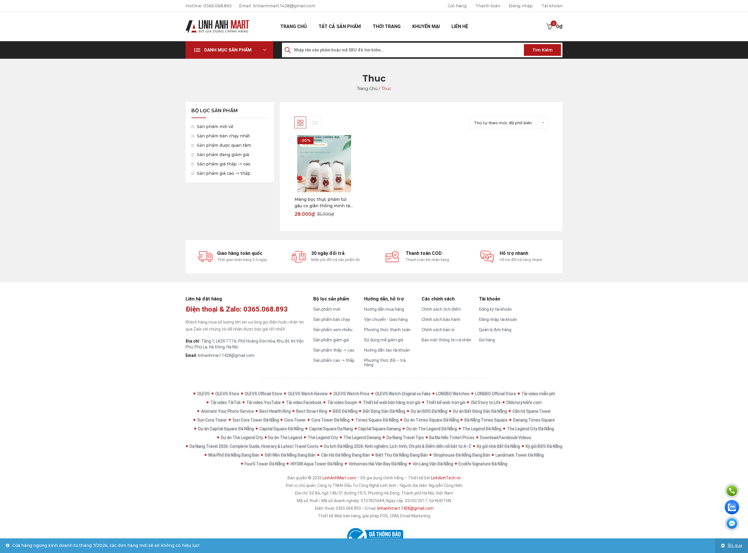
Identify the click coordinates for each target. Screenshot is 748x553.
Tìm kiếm (542, 50)
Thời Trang (387, 26)
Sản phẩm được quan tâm (224, 145)
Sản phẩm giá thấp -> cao (223, 164)
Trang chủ (293, 26)
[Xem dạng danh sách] (315, 122)
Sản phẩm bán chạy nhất (223, 136)
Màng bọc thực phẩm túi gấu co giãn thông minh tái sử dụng (323, 203)
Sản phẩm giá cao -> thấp (223, 173)
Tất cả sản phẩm (339, 26)
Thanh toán (487, 5)
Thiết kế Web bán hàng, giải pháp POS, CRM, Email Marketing (374, 516)
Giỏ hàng (457, 5)
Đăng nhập (521, 5)
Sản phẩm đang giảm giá (223, 154)
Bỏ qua (735, 545)
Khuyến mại (426, 26)
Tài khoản (551, 5)
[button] (229, 50)
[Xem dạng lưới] (300, 122)
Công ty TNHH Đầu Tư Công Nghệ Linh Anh (356, 485)
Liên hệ (459, 26)
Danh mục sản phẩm (228, 50)
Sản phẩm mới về (215, 126)
